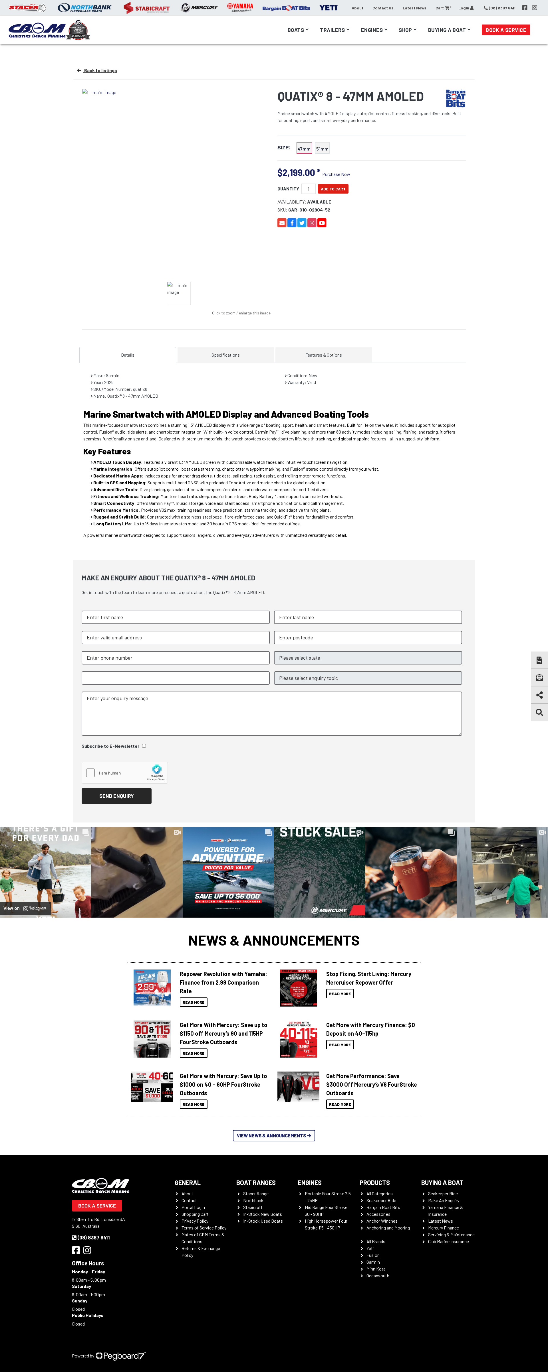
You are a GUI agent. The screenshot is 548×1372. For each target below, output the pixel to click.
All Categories (379, 1193)
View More (150, 988)
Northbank (253, 1200)
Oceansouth (377, 1275)
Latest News (414, 7)
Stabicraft (253, 1207)
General (188, 1182)
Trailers (332, 30)
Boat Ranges (256, 1182)
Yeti (370, 1248)
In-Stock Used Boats (263, 1220)
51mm (322, 148)
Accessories (378, 1214)
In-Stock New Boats (262, 1214)
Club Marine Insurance (448, 1241)
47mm (304, 148)
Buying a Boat (442, 1182)
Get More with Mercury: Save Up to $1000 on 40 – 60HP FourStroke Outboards (223, 1084)
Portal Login (193, 1207)
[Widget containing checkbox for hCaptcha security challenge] (125, 773)
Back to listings (100, 70)
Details (127, 354)
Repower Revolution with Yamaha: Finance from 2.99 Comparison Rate (223, 982)
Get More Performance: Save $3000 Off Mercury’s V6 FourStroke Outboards (371, 1084)
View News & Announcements (271, 1135)
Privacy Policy (195, 1220)
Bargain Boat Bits (383, 1207)
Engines (310, 1182)
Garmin (373, 1262)
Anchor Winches (382, 1220)
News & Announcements (274, 939)
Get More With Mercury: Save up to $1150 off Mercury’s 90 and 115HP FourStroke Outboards (223, 1033)
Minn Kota (376, 1268)
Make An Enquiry (443, 1200)
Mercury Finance (443, 1227)
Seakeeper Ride (381, 1200)
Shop (405, 30)
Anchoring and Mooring (388, 1227)
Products (375, 1182)
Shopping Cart (195, 1214)
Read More (194, 1002)
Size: (284, 148)
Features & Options (323, 354)
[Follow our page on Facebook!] (525, 8)
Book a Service (506, 30)
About (357, 7)
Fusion (373, 1255)
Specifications (225, 354)
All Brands (375, 1241)
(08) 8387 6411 (94, 1237)
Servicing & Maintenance (451, 1234)
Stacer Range (256, 1193)
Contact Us (383, 7)
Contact (189, 1200)
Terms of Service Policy (204, 1227)
